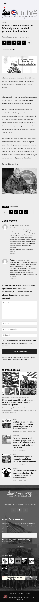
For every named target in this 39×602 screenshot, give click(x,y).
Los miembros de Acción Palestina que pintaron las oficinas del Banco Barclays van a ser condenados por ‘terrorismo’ (24, 443)
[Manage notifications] (5, 596)
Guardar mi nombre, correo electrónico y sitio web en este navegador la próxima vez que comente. (19, 343)
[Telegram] (19, 510)
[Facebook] (4, 43)
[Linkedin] (14, 43)
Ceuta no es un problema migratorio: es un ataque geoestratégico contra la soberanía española (23, 425)
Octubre (12, 50)
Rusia (14, 454)
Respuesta (12, 253)
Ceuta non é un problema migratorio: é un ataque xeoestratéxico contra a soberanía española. (18, 402)
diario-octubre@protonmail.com (24, 504)
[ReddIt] (19, 43)
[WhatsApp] (9, 43)
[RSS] (13, 510)
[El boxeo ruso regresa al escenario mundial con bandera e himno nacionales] (6, 458)
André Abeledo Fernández (14, 397)
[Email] (24, 43)
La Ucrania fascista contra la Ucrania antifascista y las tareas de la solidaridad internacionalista (25, 474)
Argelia (4, 397)
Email (4, 532)
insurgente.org (14, 206)
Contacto (27, 593)
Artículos (15, 468)
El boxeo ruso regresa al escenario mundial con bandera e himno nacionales (24, 459)
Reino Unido (16, 435)
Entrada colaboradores (16, 593)
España (4, 22)
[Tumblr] (25, 510)
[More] (29, 43)
